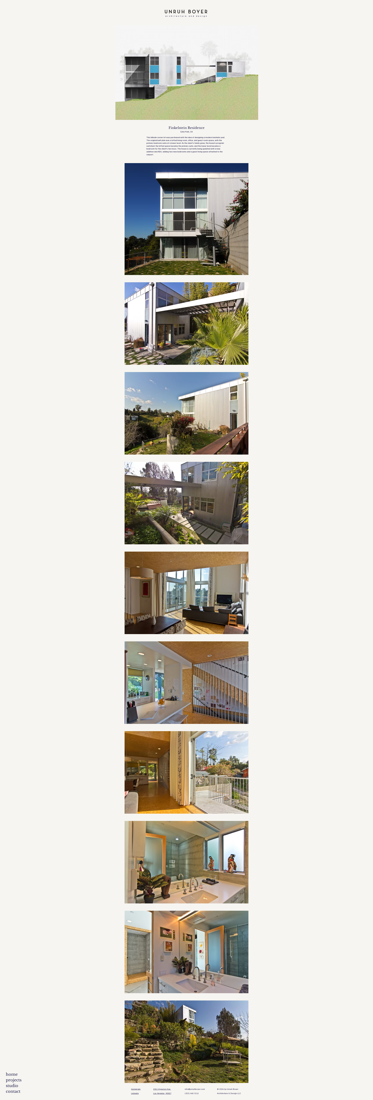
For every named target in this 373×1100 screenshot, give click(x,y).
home (12, 1074)
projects (14, 1080)
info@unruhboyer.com (195, 1089)
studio (12, 1085)
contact (13, 1091)
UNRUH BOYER (186, 12)
